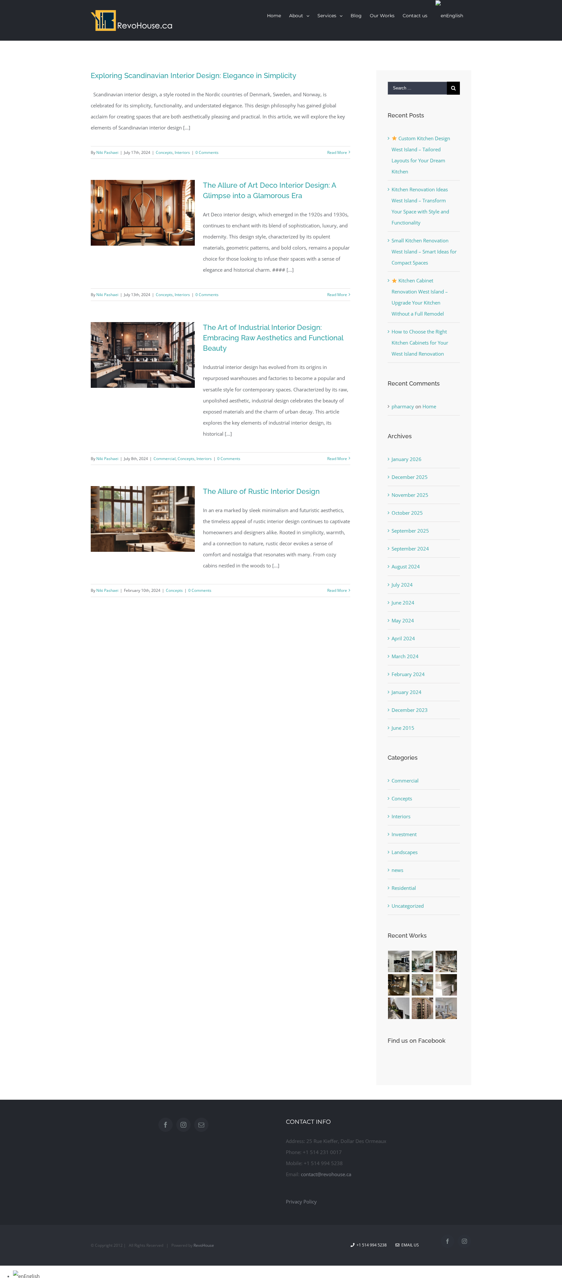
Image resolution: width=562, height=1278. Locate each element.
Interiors (182, 152)
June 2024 (403, 602)
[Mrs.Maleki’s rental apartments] (446, 1008)
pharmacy (403, 406)
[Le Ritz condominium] (446, 985)
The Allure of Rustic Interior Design (261, 491)
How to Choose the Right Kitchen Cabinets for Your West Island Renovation (420, 342)
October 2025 (407, 513)
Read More (337, 152)
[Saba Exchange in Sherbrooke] (422, 961)
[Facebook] (165, 1125)
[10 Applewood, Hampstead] (399, 961)
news (397, 870)
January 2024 (406, 692)
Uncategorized (408, 906)
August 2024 (406, 566)
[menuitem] (274, 15)
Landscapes (405, 852)
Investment (404, 834)
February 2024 (408, 674)
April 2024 (403, 638)
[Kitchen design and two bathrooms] (399, 985)
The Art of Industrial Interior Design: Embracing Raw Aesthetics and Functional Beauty (273, 337)
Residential (404, 888)
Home (429, 406)
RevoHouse (204, 1245)
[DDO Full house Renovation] (422, 985)
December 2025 (410, 477)
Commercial (165, 458)
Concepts (164, 152)
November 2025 (410, 495)
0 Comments (207, 152)
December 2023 (410, 710)
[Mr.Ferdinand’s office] (422, 1008)
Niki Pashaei (107, 152)
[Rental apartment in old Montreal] (446, 961)
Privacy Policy (301, 1201)
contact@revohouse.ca (326, 1174)
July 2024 (402, 584)
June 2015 (403, 728)
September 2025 (410, 530)
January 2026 (406, 459)
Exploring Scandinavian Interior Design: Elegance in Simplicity (193, 75)
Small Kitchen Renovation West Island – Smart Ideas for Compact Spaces (424, 251)
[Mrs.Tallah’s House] (399, 1008)
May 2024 (403, 620)
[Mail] (201, 1125)
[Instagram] (183, 1125)
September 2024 (410, 548)
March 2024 (405, 656)
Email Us (409, 1245)
